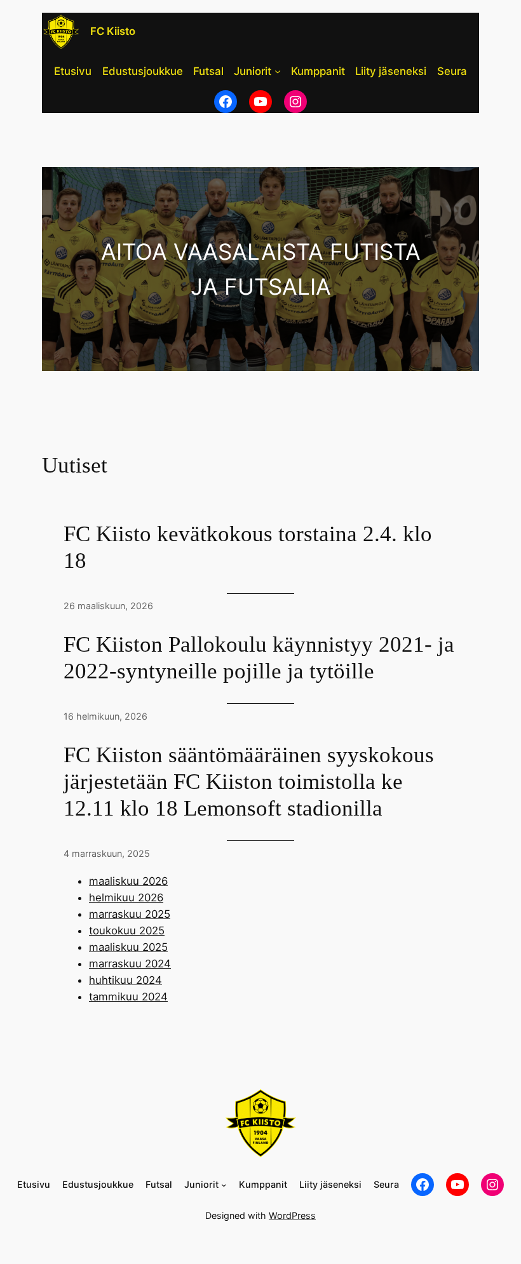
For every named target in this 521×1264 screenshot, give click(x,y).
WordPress (292, 1215)
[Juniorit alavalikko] (277, 71)
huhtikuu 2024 (125, 980)
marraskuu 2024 (130, 963)
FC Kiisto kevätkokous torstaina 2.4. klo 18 (248, 547)
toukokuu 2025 (127, 930)
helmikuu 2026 (126, 897)
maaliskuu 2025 (128, 947)
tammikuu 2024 (128, 996)
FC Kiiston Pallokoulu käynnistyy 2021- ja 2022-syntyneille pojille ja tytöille (259, 657)
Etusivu (72, 71)
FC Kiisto (112, 31)
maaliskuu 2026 (128, 881)
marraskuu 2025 (129, 914)
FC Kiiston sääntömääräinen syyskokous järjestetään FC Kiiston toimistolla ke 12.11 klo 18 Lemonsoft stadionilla (249, 782)
